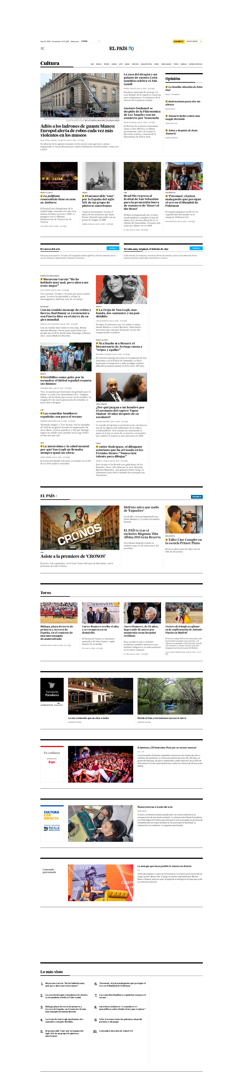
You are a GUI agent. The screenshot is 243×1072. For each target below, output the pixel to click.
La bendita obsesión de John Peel (183, 89)
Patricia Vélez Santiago (49, 324)
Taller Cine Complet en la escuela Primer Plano (183, 541)
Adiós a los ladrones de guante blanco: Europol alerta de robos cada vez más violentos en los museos (77, 131)
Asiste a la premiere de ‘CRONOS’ (72, 557)
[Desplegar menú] (42, 48)
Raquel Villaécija (58, 140)
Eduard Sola (170, 109)
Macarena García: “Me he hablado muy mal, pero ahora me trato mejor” (64, 282)
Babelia (184, 64)
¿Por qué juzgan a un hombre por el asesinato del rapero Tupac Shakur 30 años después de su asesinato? (120, 412)
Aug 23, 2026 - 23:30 (146, 89)
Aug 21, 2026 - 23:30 (61, 457)
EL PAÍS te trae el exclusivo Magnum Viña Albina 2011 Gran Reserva (142, 533)
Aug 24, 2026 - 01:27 (146, 122)
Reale (52, 824)
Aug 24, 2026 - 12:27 (75, 140)
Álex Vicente (45, 290)
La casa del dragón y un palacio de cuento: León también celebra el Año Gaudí (140, 79)
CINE (125, 193)
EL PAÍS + (48, 495)
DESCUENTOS (170, 536)
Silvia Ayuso (45, 140)
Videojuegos (166, 64)
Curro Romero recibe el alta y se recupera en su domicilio (100, 629)
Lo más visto (51, 971)
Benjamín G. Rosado (104, 354)
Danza (127, 64)
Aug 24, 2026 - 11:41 (58, 226)
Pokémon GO (170, 193)
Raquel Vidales (130, 89)
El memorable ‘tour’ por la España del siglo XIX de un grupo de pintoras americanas (98, 201)
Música (99, 64)
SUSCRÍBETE (178, 41)
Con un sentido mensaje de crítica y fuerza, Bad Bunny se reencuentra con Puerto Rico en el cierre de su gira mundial (65, 315)
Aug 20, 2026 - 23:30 (119, 461)
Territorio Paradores (51, 679)
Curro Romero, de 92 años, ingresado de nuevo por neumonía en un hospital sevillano (141, 631)
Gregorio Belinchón (48, 421)
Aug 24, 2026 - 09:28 (139, 230)
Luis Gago (44, 226)
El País (126, 230)
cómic (98, 443)
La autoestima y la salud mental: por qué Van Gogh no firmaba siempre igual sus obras (64, 449)
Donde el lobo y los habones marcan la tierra (162, 718)
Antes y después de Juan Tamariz (181, 132)
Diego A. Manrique (172, 94)
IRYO (52, 764)
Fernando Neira (46, 388)
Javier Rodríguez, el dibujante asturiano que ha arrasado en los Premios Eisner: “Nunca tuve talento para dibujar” (119, 452)
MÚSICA (43, 374)
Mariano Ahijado (75, 722)
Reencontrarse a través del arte (155, 806)
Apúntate (196, 248)
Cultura (49, 63)
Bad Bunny (44, 307)
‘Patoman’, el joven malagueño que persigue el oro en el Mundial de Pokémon (183, 201)
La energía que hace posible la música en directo (164, 866)
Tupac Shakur (101, 404)
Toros (176, 64)
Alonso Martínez (102, 422)
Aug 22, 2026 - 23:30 (63, 388)
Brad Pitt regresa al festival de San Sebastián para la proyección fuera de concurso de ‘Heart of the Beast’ (141, 202)
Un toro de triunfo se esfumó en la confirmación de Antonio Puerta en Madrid (183, 629)
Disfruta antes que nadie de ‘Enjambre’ (141, 509)
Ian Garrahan (170, 221)
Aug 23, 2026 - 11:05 (69, 324)
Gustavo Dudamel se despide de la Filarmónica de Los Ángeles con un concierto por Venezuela (142, 113)
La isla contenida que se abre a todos (88, 718)
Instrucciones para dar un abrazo (182, 103)
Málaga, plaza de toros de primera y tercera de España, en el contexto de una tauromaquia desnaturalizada (56, 632)
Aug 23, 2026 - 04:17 (62, 645)
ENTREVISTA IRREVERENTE (49, 276)
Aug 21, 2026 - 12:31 (94, 648)
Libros (114, 64)
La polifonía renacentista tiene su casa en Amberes (58, 199)
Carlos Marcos (102, 321)
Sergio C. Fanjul (102, 461)
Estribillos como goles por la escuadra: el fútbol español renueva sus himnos (65, 380)
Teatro (106, 64)
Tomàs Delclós (171, 123)
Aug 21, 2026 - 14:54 (119, 422)
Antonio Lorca (46, 645)
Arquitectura (146, 64)
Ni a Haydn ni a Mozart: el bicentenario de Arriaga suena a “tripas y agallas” (119, 347)
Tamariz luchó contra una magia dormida (182, 118)
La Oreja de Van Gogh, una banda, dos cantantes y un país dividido (118, 313)
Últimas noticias (195, 64)
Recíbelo (113, 248)
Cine (92, 64)
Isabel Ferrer (45, 457)
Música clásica (46, 193)
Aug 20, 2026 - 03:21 (139, 654)
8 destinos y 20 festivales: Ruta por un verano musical (167, 747)
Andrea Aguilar (88, 224)
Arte (121, 64)
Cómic (156, 64)
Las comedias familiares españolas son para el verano (61, 415)
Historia (135, 64)
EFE (83, 648)
